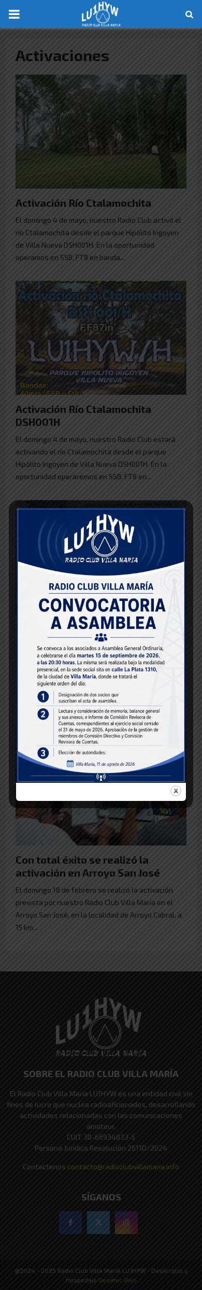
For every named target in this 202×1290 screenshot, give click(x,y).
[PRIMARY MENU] (14, 14)
